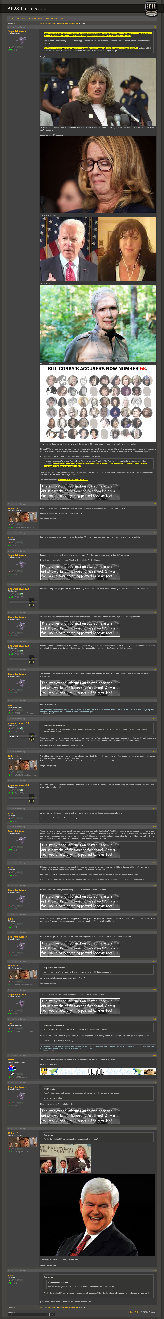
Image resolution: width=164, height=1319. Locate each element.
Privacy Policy (133, 1312)
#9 (155, 701)
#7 (155, 641)
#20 (154, 990)
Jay (10, 705)
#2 (155, 504)
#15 (154, 863)
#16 (154, 886)
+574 (10, 545)
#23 (154, 1082)
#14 (154, 827)
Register (54, 18)
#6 (155, 613)
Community (51, 23)
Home (11, 18)
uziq (10, 537)
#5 (155, 584)
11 (21, 23)
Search (24, 18)
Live (17, 18)
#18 (154, 932)
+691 (10, 50)
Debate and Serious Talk (68, 23)
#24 (154, 1129)
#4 (155, 551)
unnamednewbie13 (18, 588)
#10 (154, 719)
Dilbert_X (13, 508)
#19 (154, 961)
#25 (154, 1271)
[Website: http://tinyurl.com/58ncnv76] (21, 595)
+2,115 (10, 597)
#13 (154, 809)
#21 (154, 1019)
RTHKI (11, 1059)
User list (32, 18)
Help (47, 18)
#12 (154, 781)
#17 (154, 914)
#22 (154, 1055)
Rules (40, 18)
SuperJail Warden (17, 31)
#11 (154, 752)
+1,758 (10, 1077)
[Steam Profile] (12, 1075)
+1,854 (10, 527)
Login (62, 18)
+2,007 (10, 713)
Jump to (11, 1312)
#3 (155, 533)
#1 (155, 27)
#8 (155, 670)
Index (42, 23)
